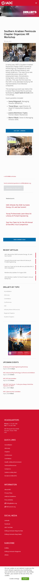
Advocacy (7, 295)
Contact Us (8, 469)
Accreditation (8, 291)
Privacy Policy (8, 493)
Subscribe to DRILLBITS (13, 188)
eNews (7, 555)
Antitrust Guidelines (10, 496)
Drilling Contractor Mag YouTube (14, 531)
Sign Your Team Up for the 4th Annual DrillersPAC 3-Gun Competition (19, 267)
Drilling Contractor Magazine (13, 551)
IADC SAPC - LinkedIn (19, 130)
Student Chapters (9, 317)
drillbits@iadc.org (26, 183)
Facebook (7, 524)
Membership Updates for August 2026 (15, 272)
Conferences (8, 302)
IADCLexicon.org (10, 507)
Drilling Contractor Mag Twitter (13, 534)
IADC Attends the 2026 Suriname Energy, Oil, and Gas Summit (18, 255)
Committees (7, 298)
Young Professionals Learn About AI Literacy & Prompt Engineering (18, 261)
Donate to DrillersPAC (11, 476)
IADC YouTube (9, 527)
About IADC (8, 489)
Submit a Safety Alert (11, 472)
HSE (5, 306)
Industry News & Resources (12, 309)
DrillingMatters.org (11, 503)
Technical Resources (10, 465)
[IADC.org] (7, 2)
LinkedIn (7, 520)
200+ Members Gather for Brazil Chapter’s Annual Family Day (19, 277)
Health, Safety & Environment (13, 462)
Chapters (7, 452)
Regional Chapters (9, 313)
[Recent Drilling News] (19, 355)
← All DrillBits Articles (10, 176)
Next (30, 146)
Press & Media (9, 500)
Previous (9, 146)
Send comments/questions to (12, 183)
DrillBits (7, 548)
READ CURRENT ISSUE (19, 239)
